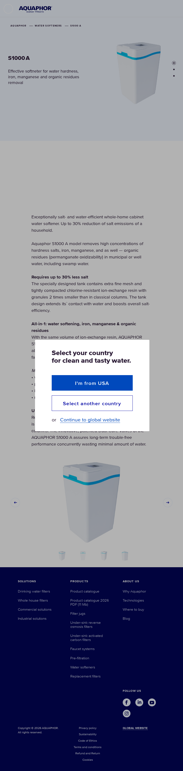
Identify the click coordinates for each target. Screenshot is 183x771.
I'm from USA (92, 383)
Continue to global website (90, 420)
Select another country (92, 403)
